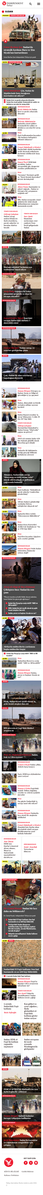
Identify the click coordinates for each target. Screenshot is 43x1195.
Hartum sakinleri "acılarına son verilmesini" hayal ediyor (18, 268)
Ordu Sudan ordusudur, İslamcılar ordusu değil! (29, 551)
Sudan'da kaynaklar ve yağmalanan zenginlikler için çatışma (20, 1142)
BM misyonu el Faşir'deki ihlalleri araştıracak (19, 729)
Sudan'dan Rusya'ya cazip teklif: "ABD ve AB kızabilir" (23, 604)
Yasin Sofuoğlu (10, 1013)
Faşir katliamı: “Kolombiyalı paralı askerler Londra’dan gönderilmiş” (29, 492)
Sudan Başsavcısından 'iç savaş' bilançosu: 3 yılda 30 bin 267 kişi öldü (29, 417)
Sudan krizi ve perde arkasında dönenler (20, 100)
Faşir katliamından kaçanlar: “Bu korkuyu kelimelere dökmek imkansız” (29, 138)
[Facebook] (26, 1163)
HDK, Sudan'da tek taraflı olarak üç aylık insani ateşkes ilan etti (22, 609)
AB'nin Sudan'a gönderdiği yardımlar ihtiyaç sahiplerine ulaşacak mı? (29, 504)
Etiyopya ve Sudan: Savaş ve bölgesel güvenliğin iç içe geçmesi (29, 393)
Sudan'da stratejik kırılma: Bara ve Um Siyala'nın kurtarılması (19, 50)
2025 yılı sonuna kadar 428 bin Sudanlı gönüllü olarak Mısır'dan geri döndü (29, 441)
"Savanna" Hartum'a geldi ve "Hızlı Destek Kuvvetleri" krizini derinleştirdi (29, 177)
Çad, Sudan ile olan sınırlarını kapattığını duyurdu (18, 377)
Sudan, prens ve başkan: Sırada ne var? (22, 613)
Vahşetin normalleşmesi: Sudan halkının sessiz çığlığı (22, 935)
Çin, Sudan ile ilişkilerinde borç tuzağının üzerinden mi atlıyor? (19, 93)
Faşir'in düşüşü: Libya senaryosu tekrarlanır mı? (28, 984)
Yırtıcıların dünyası (30, 849)
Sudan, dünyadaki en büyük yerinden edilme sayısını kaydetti (29, 405)
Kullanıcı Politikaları (11, 1175)
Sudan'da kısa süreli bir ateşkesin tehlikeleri (28, 816)
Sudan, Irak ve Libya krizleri (21, 756)
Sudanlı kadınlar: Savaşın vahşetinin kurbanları (19, 1117)
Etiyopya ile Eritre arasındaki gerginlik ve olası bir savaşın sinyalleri (18, 294)
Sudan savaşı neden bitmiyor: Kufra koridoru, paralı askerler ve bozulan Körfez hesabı (11, 221)
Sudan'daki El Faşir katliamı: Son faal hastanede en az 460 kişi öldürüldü (21, 921)
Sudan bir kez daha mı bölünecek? (20, 910)
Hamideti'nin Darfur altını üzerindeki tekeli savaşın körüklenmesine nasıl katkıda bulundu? (29, 829)
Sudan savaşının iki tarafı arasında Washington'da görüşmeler (31, 1044)
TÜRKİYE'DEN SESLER (17, 15)
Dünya (20, 133)
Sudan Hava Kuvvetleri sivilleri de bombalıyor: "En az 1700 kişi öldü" (29, 527)
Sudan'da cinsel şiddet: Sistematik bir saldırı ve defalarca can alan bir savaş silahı (22, 103)
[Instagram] (36, 1163)
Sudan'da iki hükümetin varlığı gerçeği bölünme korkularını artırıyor (27, 453)
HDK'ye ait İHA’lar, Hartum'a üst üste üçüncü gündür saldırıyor (21, 1090)
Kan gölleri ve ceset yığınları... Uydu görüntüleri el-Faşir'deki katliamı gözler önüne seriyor (31, 1011)
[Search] (30, 4)
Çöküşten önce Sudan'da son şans (19, 590)
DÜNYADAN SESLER (15, 62)
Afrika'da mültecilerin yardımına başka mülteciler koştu (19, 648)
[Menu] (38, 4)
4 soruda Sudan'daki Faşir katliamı (18, 976)
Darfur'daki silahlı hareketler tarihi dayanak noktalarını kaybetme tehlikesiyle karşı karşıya (29, 152)
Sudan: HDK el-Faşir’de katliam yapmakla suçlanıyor (11, 1043)
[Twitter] (31, 1163)
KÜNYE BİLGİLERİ (11, 1172)
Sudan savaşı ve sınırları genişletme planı (19, 349)
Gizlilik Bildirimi (27, 1172)
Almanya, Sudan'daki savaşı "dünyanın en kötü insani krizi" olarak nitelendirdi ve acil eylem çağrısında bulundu (19, 479)
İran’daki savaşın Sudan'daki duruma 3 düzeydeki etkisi (18, 320)
